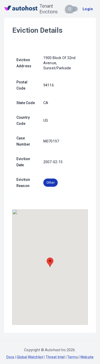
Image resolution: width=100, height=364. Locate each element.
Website (87, 357)
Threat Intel (55, 357)
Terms (72, 357)
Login (88, 9)
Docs (10, 357)
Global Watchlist (30, 357)
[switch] (69, 9)
